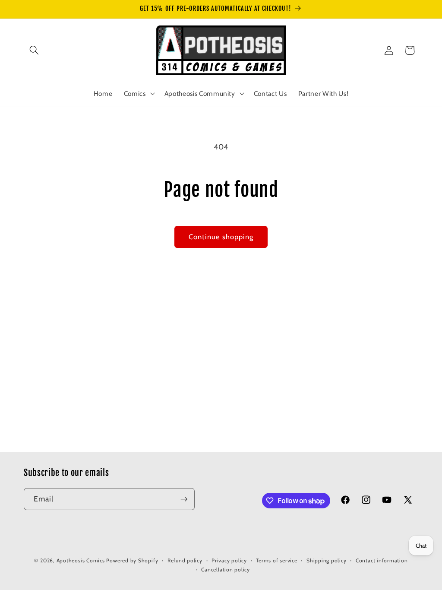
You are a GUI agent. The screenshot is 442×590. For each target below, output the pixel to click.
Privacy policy (229, 560)
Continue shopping (221, 236)
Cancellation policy (225, 569)
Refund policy (184, 560)
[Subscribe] (184, 499)
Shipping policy (326, 560)
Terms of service (276, 560)
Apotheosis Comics (81, 560)
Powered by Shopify (132, 560)
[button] (34, 50)
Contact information (382, 560)
